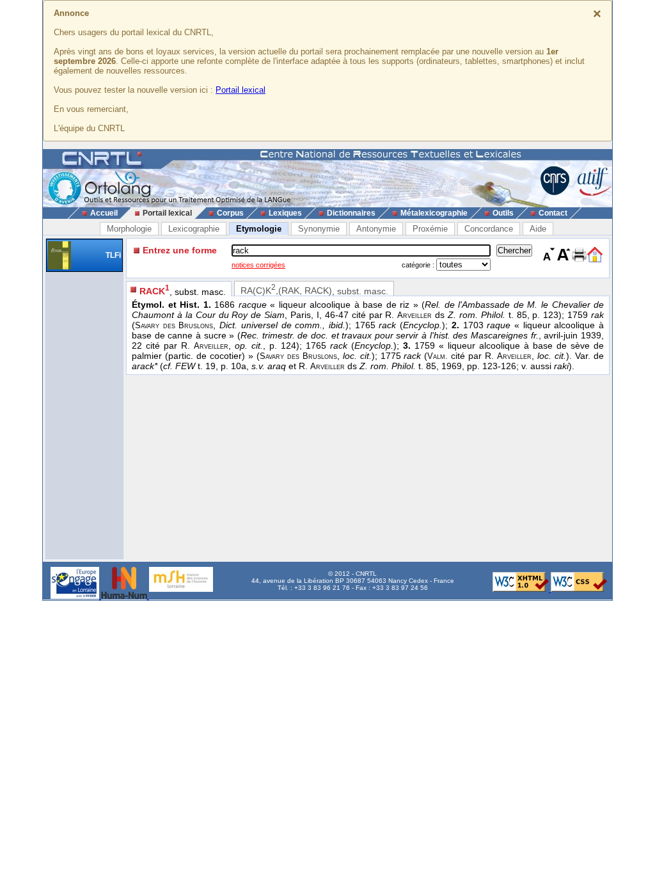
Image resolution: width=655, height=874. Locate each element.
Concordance (488, 229)
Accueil (104, 213)
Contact (553, 213)
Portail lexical (240, 90)
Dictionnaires (351, 213)
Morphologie (129, 229)
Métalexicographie (434, 213)
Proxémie (430, 229)
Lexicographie (193, 229)
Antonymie (376, 229)
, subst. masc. (182, 290)
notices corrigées (258, 265)
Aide (538, 229)
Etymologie (258, 229)
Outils (503, 213)
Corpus (230, 213)
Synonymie (319, 229)
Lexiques (285, 213)
